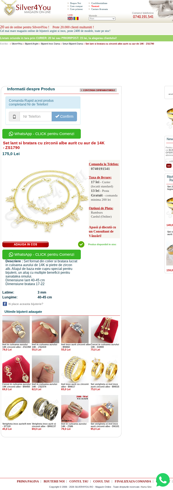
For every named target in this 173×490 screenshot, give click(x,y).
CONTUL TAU (78, 481)
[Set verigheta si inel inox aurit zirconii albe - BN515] (104, 369)
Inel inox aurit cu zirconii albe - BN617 (75, 385)
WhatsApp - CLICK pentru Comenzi (43, 134)
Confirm (66, 116)
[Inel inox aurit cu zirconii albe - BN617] (75, 369)
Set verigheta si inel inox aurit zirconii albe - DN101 (105, 425)
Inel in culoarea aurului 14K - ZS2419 (44, 345)
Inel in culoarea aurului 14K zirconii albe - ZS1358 (16, 345)
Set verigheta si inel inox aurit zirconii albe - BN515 (105, 385)
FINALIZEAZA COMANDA (133, 481)
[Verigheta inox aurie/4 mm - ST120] (16, 408)
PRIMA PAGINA (28, 481)
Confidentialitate (99, 3)
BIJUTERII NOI (54, 481)
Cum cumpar (76, 6)
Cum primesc (76, 9)
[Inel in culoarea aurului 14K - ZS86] (75, 408)
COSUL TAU (101, 481)
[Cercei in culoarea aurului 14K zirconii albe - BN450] (16, 369)
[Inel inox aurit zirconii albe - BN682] (75, 329)
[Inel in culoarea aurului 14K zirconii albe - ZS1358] (16, 329)
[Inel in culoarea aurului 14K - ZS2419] (45, 329)
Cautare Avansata (99, 9)
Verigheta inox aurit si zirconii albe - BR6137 (44, 425)
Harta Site (146, 487)
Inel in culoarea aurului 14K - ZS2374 (44, 385)
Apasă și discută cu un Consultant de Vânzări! (102, 231)
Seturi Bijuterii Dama (72, 43)
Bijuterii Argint (31, 43)
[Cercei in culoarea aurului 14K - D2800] (104, 329)
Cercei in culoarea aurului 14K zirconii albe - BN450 (16, 385)
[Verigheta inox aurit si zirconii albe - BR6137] (45, 408)
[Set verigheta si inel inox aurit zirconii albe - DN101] (104, 408)
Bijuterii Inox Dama (50, 43)
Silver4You (17, 43)
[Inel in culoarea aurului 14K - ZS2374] (45, 369)
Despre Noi (75, 3)
